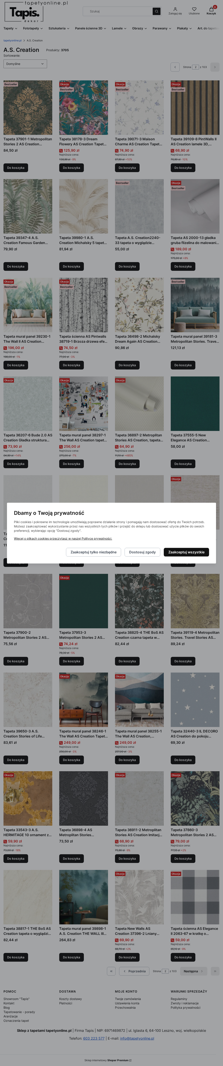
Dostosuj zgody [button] (142, 552)
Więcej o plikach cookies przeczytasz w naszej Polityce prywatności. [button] (63, 538)
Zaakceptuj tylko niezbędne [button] (94, 552)
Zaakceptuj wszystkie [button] (186, 552)
